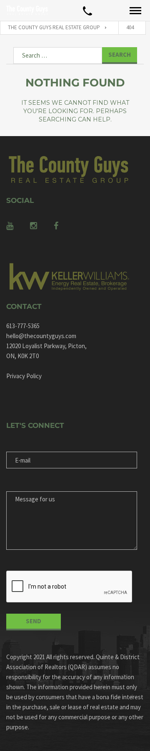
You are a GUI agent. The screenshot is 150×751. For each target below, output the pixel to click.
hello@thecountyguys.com (41, 336)
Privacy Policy (24, 376)
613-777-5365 (23, 326)
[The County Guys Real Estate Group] (27, 10)
